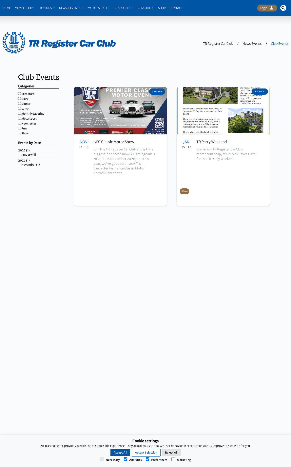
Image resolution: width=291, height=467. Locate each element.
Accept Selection (146, 452)
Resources (123, 8)
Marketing (184, 460)
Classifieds (146, 8)
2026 (24, 160)
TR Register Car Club (218, 44)
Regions (46, 8)
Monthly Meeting (32, 113)
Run (24, 128)
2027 (24, 150)
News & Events (70, 8)
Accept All (120, 452)
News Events (252, 44)
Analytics (135, 460)
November (30, 164)
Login (263, 8)
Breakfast (27, 94)
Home (6, 8)
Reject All (171, 452)
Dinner (25, 104)
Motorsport (98, 8)
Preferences (159, 460)
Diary (25, 99)
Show (25, 133)
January (28, 154)
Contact (176, 8)
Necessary (113, 460)
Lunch (25, 108)
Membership (24, 8)
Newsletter (28, 123)
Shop (162, 8)
